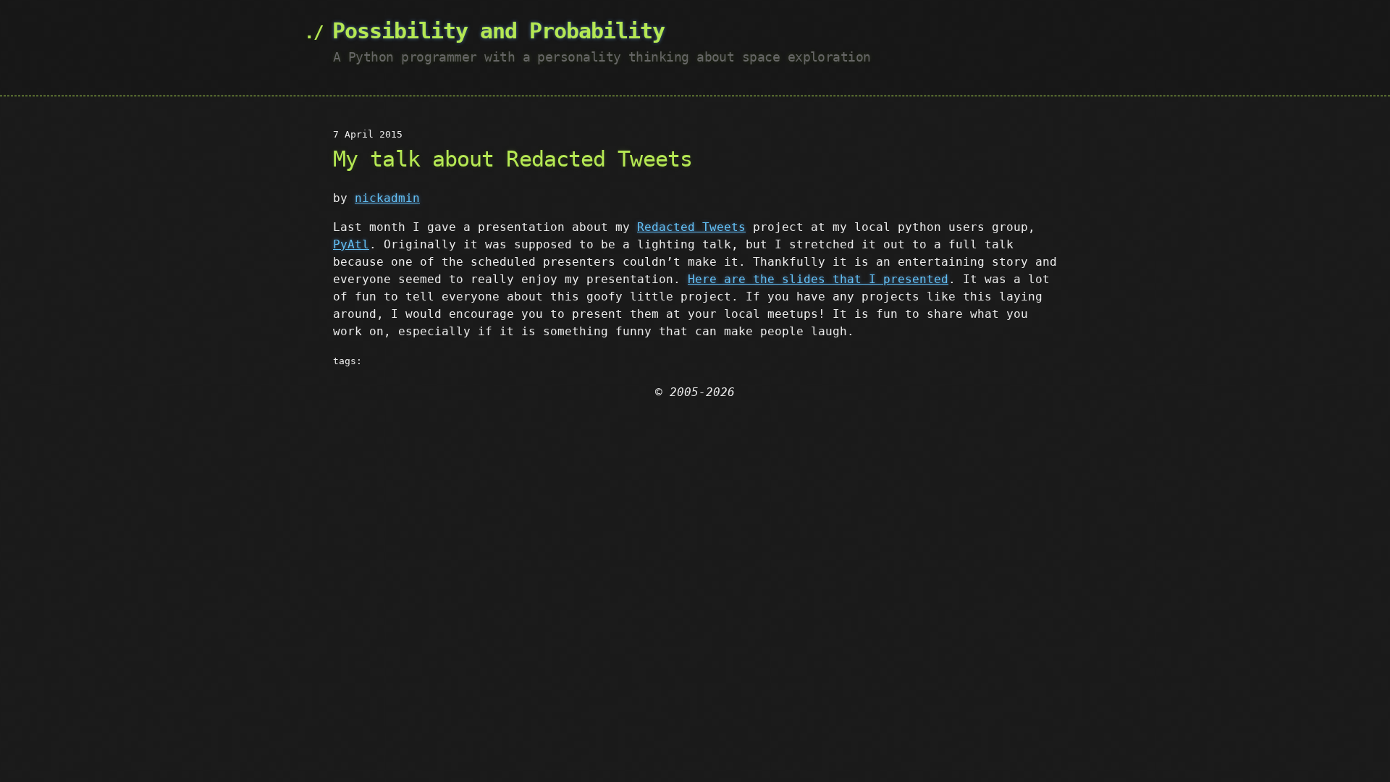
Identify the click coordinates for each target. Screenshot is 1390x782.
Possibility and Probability (498, 30)
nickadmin (387, 198)
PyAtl (351, 244)
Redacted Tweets (691, 227)
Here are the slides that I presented (818, 279)
